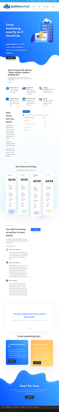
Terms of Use (28, 407)
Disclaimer (23, 407)
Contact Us (49, 211)
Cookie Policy (35, 407)
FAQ (39, 6)
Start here (10, 82)
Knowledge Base (9, 407)
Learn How (29, 397)
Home (33, 6)
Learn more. (11, 57)
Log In (53, 6)
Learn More (35, 229)
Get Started (46, 6)
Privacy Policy (16, 407)
